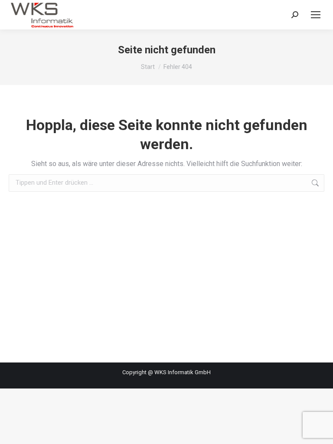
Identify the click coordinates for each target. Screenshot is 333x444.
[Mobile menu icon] (315, 14)
